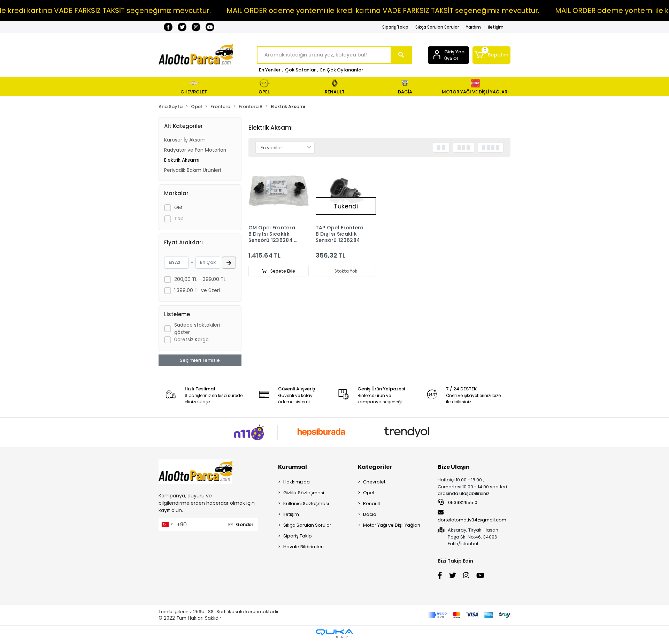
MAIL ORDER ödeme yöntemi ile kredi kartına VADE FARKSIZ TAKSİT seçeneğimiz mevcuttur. (382, 10)
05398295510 (462, 502)
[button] (491, 55)
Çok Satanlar (300, 70)
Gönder (244, 524)
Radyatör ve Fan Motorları (195, 149)
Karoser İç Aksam (185, 139)
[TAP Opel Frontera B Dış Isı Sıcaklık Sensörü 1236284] (346, 191)
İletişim (495, 27)
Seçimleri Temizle (200, 360)
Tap (179, 218)
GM (178, 207)
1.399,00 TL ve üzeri (197, 290)
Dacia (369, 514)
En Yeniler (269, 70)
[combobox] (167, 524)
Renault (371, 503)
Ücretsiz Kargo (191, 339)
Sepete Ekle (282, 271)
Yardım (473, 27)
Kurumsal (292, 467)
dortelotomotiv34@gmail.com (472, 520)
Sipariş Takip (395, 27)
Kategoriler (375, 467)
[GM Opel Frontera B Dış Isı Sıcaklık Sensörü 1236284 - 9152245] (278, 191)
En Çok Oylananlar (341, 70)
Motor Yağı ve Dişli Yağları (391, 525)
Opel (368, 492)
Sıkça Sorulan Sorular (437, 27)
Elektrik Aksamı (181, 160)
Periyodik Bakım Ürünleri (192, 170)
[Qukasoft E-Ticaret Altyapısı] (334, 633)
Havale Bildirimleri (303, 546)
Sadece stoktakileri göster (197, 328)
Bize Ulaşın (454, 467)
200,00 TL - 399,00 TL (200, 279)
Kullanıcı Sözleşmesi (306, 503)
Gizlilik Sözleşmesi (303, 492)
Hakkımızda (296, 482)
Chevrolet (374, 482)
